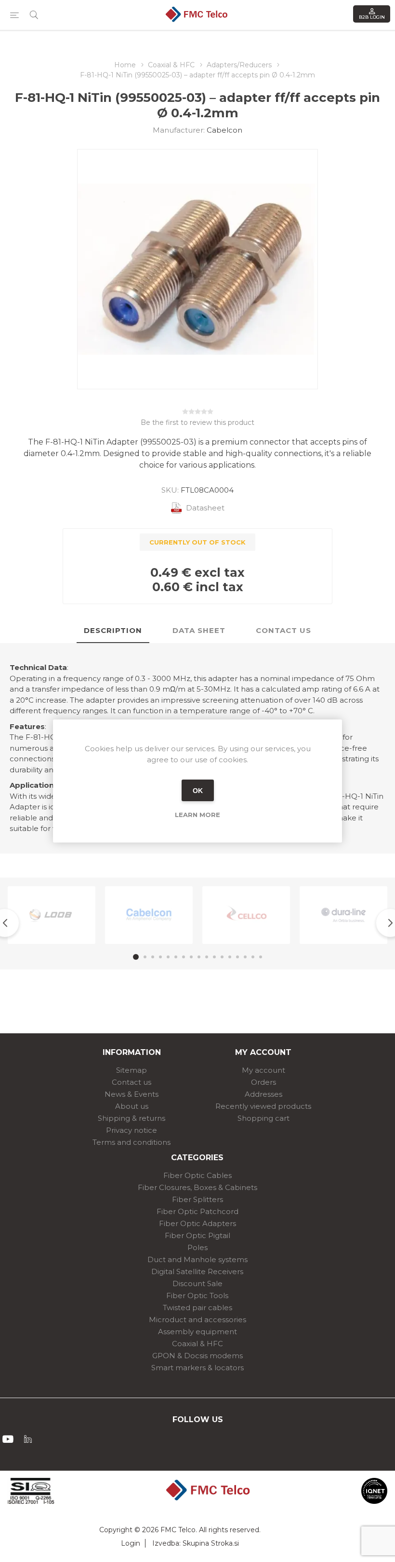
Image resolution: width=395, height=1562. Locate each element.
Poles (197, 1247)
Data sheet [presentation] (198, 630)
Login (130, 1543)
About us (131, 1106)
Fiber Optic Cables (197, 1175)
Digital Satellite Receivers (197, 1271)
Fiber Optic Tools (197, 1295)
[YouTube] (7, 1439)
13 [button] (229, 956)
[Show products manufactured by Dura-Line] (343, 915)
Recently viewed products (263, 1106)
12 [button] (222, 956)
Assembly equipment (197, 1331)
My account (263, 1070)
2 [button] (145, 956)
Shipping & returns (131, 1118)
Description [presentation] (113, 630)
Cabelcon (224, 130)
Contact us (131, 1082)
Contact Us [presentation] (283, 630)
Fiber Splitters (197, 1199)
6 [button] (175, 956)
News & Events (131, 1094)
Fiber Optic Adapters (197, 1223)
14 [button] (237, 956)
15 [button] (245, 956)
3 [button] (152, 956)
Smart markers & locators (197, 1367)
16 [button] (252, 956)
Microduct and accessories (197, 1319)
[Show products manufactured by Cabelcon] (149, 915)
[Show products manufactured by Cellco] (246, 915)
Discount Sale (197, 1283)
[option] (51, 915)
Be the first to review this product (197, 422)
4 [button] (160, 956)
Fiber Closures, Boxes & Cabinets (197, 1187)
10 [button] (206, 956)
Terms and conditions (131, 1142)
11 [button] (214, 956)
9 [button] (199, 956)
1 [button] (136, 957)
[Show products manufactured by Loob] (51, 915)
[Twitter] (28, 1439)
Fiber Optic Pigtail (197, 1235)
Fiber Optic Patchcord (197, 1211)
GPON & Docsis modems (197, 1355)
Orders (263, 1082)
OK (198, 790)
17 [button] (260, 956)
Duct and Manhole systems (197, 1259)
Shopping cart (263, 1118)
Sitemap (131, 1070)
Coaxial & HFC (197, 1343)
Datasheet (205, 507)
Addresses (263, 1094)
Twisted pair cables (197, 1307)
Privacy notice (131, 1130)
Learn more (197, 814)
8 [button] (191, 956)
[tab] (113, 631)
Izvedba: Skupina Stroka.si (195, 1543)
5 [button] (168, 956)
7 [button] (183, 956)
